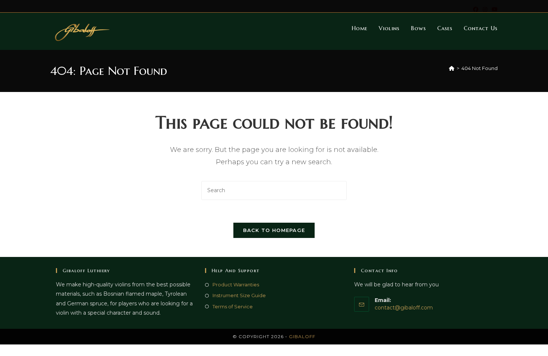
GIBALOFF (302, 336)
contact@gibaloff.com (404, 307)
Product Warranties (235, 284)
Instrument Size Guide (239, 295)
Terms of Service (232, 306)
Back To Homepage (274, 230)
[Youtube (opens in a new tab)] (493, 9)
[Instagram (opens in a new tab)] (485, 9)
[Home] (451, 68)
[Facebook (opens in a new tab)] (476, 9)
